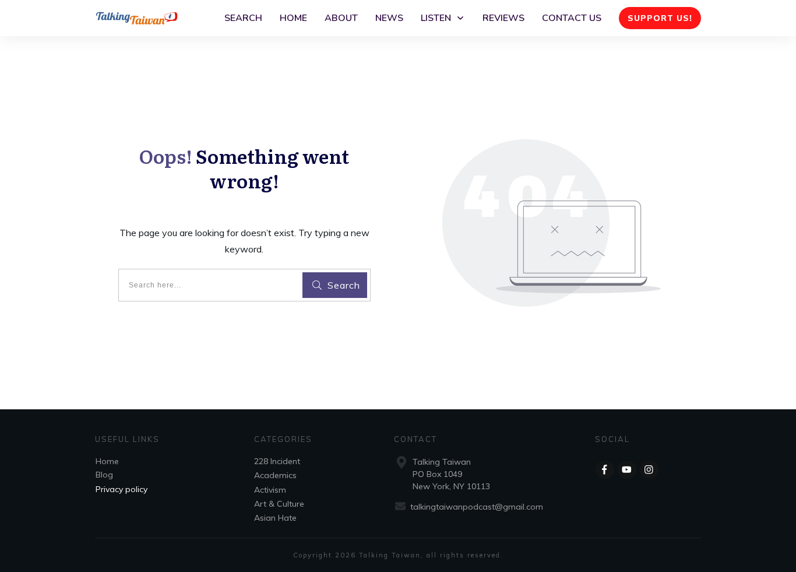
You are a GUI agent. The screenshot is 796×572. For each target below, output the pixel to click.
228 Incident (277, 461)
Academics (275, 475)
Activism (270, 490)
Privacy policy (121, 489)
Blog (104, 474)
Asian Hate (275, 518)
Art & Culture (279, 504)
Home (107, 461)
